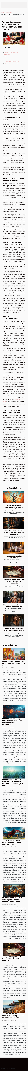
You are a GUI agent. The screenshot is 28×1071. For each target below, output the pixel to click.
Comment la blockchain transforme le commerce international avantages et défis (12, 782)
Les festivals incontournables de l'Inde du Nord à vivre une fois (13, 663)
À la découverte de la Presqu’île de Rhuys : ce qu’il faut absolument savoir (13, 1015)
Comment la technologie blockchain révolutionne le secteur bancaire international (12, 721)
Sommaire (7, 47)
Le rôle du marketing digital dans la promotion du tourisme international (13, 899)
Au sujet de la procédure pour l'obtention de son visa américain (14, 581)
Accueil (2, 12)
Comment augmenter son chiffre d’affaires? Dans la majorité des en (14, 507)
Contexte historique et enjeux (11, 50)
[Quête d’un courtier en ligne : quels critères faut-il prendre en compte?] (13, 523)
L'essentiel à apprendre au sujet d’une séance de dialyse (14, 605)
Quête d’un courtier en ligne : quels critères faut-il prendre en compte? (14, 532)
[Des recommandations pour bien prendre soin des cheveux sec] (13, 620)
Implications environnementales (12, 61)
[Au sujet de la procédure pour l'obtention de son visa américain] (13, 572)
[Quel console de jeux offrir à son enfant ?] (13, 548)
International (9, 12)
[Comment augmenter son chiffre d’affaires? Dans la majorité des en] (13, 497)
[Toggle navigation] (4, 5)
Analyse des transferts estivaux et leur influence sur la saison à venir (13, 842)
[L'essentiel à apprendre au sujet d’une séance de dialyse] (13, 597)
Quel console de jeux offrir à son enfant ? (14, 557)
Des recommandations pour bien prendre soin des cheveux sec (14, 630)
